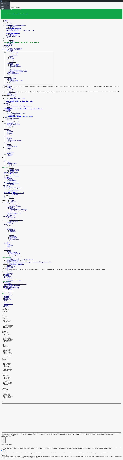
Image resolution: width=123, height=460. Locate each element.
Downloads (9, 274)
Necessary (4, 450)
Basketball (9, 153)
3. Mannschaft (15, 194)
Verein (5, 21)
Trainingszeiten (10, 273)
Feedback (2, 8)
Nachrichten (11, 95)
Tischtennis (6, 268)
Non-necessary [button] (4, 454)
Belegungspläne (10, 202)
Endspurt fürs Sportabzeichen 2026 (11, 287)
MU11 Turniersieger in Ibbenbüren (13, 28)
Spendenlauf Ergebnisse (14, 100)
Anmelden (6, 275)
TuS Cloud (11, 44)
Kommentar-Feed (7, 277)
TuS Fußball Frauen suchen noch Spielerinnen (16, 25)
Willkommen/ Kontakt (11, 217)
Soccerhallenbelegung (13, 205)
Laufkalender (9, 88)
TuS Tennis (11, 27)
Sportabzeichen (7, 110)
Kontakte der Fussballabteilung (15, 48)
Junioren (11, 195)
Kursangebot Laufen (11, 89)
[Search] (14, 121)
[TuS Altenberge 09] (19, 13)
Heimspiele (11, 200)
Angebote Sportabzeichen (12, 112)
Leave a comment (5, 48)
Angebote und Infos (11, 266)
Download (9, 37)
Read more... (7, 178)
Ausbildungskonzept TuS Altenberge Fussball (18, 209)
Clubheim (11, 40)
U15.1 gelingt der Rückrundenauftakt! (16, 264)
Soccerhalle (11, 34)
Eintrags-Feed (7, 276)
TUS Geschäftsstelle (11, 175)
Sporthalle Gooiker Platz (14, 29)
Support (2, 6)
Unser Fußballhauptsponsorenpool (14, 213)
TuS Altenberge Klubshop (12, 181)
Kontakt (6, 305)
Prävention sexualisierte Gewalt (13, 36)
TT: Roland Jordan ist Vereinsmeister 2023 (18, 101)
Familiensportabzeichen (14, 115)
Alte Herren (11, 198)
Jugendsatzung (12, 208)
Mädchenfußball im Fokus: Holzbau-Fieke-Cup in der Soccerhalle (20, 30)
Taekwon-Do (9, 295)
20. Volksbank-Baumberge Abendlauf (12, 285)
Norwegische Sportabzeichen (15, 255)
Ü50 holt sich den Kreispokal (12, 35)
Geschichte (9, 265)
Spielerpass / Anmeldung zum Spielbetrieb (18, 210)
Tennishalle (11, 32)
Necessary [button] (3, 449)
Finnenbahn (11, 168)
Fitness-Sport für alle (13, 221)
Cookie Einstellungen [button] (5, 435)
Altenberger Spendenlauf (12, 94)
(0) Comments (7, 176)
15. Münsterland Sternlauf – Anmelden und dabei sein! (15, 284)
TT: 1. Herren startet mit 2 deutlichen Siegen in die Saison (23, 109)
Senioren (11, 191)
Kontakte (9, 104)
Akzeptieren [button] (12, 435)
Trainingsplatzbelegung (14, 203)
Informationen (10, 207)
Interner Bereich (10, 43)
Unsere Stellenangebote (11, 23)
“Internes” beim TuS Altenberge (13, 33)
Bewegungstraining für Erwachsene (14, 280)
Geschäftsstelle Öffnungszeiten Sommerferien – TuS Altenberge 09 (17, 262)
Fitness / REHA (7, 216)
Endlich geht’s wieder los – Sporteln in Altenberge (23, 259)
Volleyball (6, 282)
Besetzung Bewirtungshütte (15, 206)
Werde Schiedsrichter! (11, 215)
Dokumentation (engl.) (5, 4)
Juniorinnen (11, 196)
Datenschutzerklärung (8, 304)
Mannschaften (10, 50)
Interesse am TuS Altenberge (15, 49)
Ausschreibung (12, 96)
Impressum (6, 302)
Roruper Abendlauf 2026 (9, 286)
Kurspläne (9, 222)
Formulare (6, 306)
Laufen (5, 85)
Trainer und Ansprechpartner (13, 118)
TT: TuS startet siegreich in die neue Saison (18, 116)
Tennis (5, 117)
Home (4, 38)
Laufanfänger (12, 90)
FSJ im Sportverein (10, 173)
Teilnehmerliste (12, 99)
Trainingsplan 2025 (11, 122)
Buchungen (9, 38)
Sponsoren (9, 102)
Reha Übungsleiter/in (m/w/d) (14, 193)
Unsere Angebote (10, 218)
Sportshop (9, 214)
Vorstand (9, 22)
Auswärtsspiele (12, 201)
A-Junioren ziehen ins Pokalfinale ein (16, 263)
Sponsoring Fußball (11, 211)
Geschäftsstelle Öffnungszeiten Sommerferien (42, 262)
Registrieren (6, 274)
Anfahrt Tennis (10, 267)
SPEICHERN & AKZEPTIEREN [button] (8, 458)
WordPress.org (7, 279)
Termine (8, 107)
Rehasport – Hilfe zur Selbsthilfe (16, 220)
